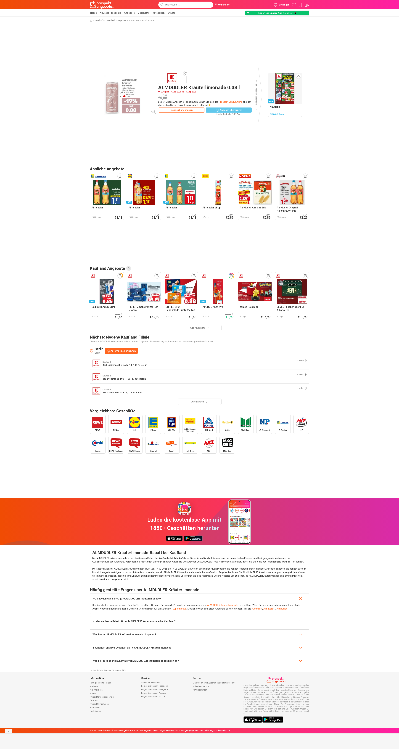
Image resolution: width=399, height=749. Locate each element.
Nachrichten (95, 711)
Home (93, 12)
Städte (171, 12)
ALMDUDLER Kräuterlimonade (222, 605)
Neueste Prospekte (110, 12)
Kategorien (159, 12)
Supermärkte (179, 608)
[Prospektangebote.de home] (102, 5)
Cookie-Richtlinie (222, 730)
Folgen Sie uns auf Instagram (154, 689)
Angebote (129, 12)
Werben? (94, 686)
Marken (93, 693)
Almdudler (257, 608)
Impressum (95, 707)
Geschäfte (143, 12)
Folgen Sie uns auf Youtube (153, 693)
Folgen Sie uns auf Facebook (154, 686)
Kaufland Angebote (107, 268)
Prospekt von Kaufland (230, 101)
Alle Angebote (96, 690)
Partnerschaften (200, 690)
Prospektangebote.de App (102, 697)
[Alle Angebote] (128, 268)
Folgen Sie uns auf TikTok (153, 696)
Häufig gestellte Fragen (100, 683)
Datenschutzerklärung (203, 730)
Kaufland (111, 20)
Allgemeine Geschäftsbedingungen (176, 730)
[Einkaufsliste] (306, 4)
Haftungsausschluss (149, 730)
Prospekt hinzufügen (99, 704)
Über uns (94, 700)
